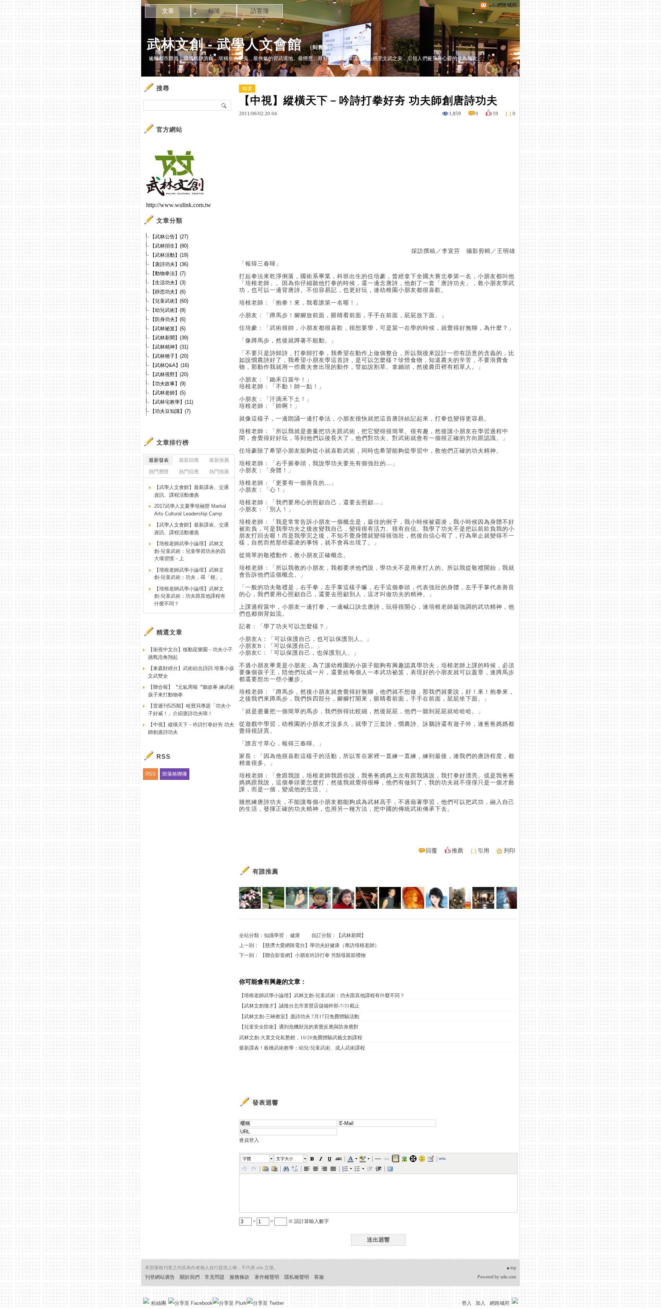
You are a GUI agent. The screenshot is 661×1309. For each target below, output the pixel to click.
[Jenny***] (250, 898)
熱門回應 (189, 471)
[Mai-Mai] (320, 898)
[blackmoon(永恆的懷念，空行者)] (507, 898)
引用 (483, 851)
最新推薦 (219, 460)
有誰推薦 (265, 871)
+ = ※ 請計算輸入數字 (290, 1221)
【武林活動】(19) (169, 255)
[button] (257, 1158)
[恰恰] (343, 898)
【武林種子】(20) (169, 356)
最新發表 (159, 460)
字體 (247, 1158)
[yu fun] (460, 898)
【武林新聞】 (351, 935)
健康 (295, 935)
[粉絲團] (146, 1301)
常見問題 (215, 1277)
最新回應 (189, 460)
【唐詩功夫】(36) (169, 264)
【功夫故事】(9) (168, 383)
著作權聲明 (266, 1277)
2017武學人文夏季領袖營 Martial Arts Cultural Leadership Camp (190, 510)
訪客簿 (260, 11)
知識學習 (274, 935)
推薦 (457, 851)
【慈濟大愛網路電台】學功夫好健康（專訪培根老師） (319, 945)
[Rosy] (413, 898)
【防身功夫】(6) (168, 319)
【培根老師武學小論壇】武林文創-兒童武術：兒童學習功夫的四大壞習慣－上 (189, 551)
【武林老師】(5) (168, 393)
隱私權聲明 (296, 1277)
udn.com (508, 1277)
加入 (480, 1303)
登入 (467, 1303)
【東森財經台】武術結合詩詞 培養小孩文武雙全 (191, 672)
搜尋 (224, 105)
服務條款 (239, 1277)
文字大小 (284, 1158)
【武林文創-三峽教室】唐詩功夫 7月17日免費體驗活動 (299, 1016)
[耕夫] (273, 898)
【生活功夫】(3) (168, 282)
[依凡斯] (297, 898)
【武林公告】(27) (169, 237)
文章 (168, 11)
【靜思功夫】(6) (168, 292)
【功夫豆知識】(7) (170, 411)
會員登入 (249, 1140)
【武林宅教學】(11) (171, 402)
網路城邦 (500, 1303)
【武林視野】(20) (169, 374)
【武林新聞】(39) (169, 338)
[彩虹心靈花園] (437, 898)
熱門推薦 (219, 471)
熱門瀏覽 (159, 471)
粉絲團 (158, 1303)
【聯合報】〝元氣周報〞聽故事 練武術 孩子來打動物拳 (191, 691)
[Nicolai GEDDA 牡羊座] (483, 898)
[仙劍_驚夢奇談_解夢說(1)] (390, 898)
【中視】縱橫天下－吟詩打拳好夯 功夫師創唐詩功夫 (191, 728)
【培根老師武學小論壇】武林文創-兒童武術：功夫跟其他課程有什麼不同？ (322, 995)
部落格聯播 (174, 774)
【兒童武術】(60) (169, 301)
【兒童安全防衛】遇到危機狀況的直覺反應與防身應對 (298, 1027)
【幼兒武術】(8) (168, 310)
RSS (150, 774)
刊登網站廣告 (160, 1277)
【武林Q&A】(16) (169, 365)
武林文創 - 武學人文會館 (224, 44)
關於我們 (190, 1277)
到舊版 (321, 47)
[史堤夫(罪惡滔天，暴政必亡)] (367, 898)
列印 (509, 851)
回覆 (431, 851)
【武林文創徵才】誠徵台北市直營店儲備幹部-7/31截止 (299, 1006)
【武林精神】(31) (169, 347)
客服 (319, 1277)
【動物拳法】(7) (168, 273)
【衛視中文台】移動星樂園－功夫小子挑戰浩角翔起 (190, 653)
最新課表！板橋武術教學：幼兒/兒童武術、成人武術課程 (302, 1048)
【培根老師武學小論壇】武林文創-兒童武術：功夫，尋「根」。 (189, 573)
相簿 (214, 11)
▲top (511, 1267)
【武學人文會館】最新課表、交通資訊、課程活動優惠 (191, 491)
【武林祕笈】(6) (168, 328)
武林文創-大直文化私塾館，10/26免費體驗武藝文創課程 (300, 1037)
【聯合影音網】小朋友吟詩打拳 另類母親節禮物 (313, 955)
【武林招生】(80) (169, 246)
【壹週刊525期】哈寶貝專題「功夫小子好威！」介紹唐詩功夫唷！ (189, 709)
